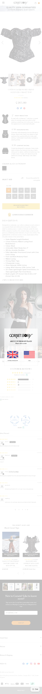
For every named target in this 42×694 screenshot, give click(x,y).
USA (29, 360)
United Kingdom (13, 360)
